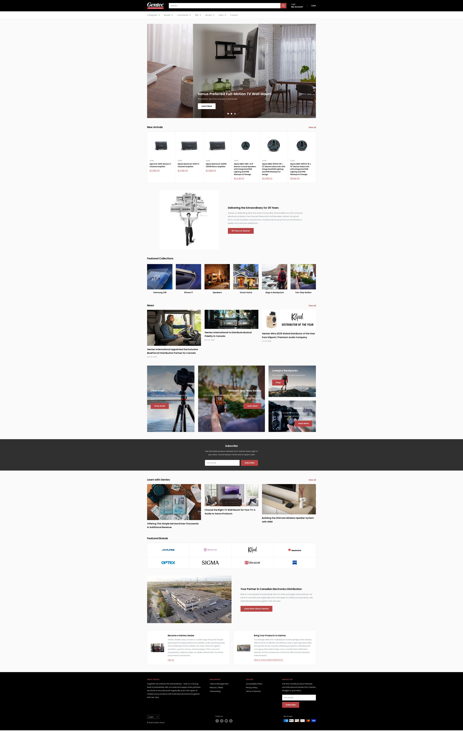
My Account (297, 6)
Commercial (182, 15)
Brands (167, 15)
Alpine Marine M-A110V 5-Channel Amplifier (189, 166)
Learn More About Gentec (256, 609)
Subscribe (249, 463)
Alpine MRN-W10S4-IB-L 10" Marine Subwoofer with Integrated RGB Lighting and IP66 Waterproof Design (300, 170)
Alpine (152, 162)
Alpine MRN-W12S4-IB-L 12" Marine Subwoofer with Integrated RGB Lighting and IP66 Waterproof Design (273, 170)
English (151, 718)
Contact (234, 15)
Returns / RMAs (216, 688)
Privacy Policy (252, 688)
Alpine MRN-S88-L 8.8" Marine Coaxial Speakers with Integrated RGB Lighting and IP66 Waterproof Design (245, 170)
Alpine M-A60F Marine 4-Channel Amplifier (160, 166)
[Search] (283, 5)
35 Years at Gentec (241, 231)
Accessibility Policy (254, 684)
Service (208, 15)
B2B (196, 15)
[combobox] (224, 5)
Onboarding (215, 692)
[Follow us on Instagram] (221, 721)
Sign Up (171, 660)
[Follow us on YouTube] (226, 721)
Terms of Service (253, 692)
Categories (152, 15)
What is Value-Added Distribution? (268, 660)
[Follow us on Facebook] (217, 721)
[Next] (316, 158)
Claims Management (219, 684)
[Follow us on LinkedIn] (231, 721)
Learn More (164, 107)
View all (312, 128)
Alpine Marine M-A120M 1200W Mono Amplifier (216, 166)
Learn (221, 15)
